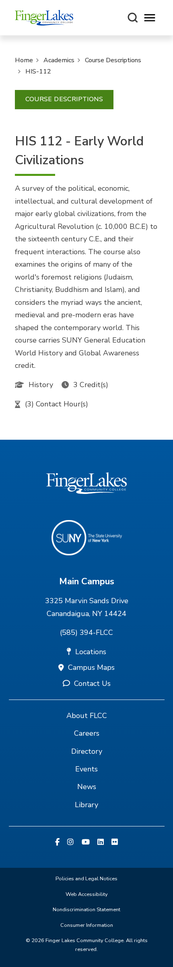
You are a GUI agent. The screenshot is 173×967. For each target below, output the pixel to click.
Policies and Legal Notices (86, 878)
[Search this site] (133, 18)
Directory (86, 751)
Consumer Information (86, 925)
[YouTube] (86, 842)
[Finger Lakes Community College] (44, 17)
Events (86, 769)
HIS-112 (38, 71)
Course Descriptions (113, 60)
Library (86, 805)
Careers (86, 733)
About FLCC (86, 715)
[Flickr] (114, 842)
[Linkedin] (100, 842)
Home (24, 60)
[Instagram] (70, 842)
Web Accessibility (87, 894)
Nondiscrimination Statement (86, 909)
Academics (58, 60)
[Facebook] (57, 842)
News (86, 787)
